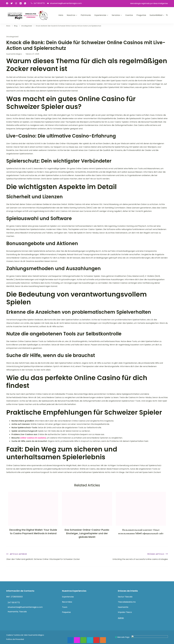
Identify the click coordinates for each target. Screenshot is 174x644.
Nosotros (71, 15)
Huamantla (123, 607)
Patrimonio (86, 15)
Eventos (129, 15)
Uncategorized (12, 36)
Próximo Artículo (155, 554)
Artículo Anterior (18, 554)
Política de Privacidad (15, 639)
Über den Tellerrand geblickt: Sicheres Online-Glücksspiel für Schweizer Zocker (43, 559)
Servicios (116, 15)
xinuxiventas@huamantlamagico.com (66, 3)
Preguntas (141, 15)
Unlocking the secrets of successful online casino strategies (140, 559)
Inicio (60, 15)
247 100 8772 (39, 3)
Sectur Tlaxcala (125, 596)
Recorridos (67, 602)
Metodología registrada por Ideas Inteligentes (149, 3)
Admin (121, 618)
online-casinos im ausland (33, 437)
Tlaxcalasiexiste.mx (127, 602)
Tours (64, 607)
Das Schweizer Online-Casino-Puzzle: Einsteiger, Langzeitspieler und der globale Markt (87, 533)
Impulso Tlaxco (125, 612)
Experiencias (100, 15)
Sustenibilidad (156, 15)
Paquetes (66, 612)
